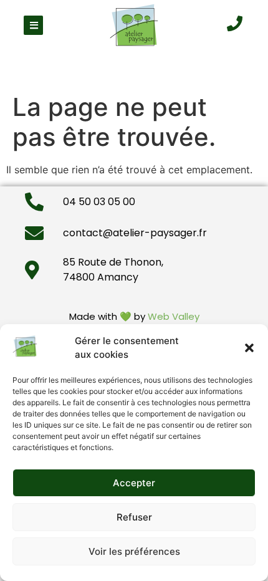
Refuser (134, 517)
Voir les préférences (134, 551)
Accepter (134, 483)
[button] (249, 348)
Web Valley (173, 316)
